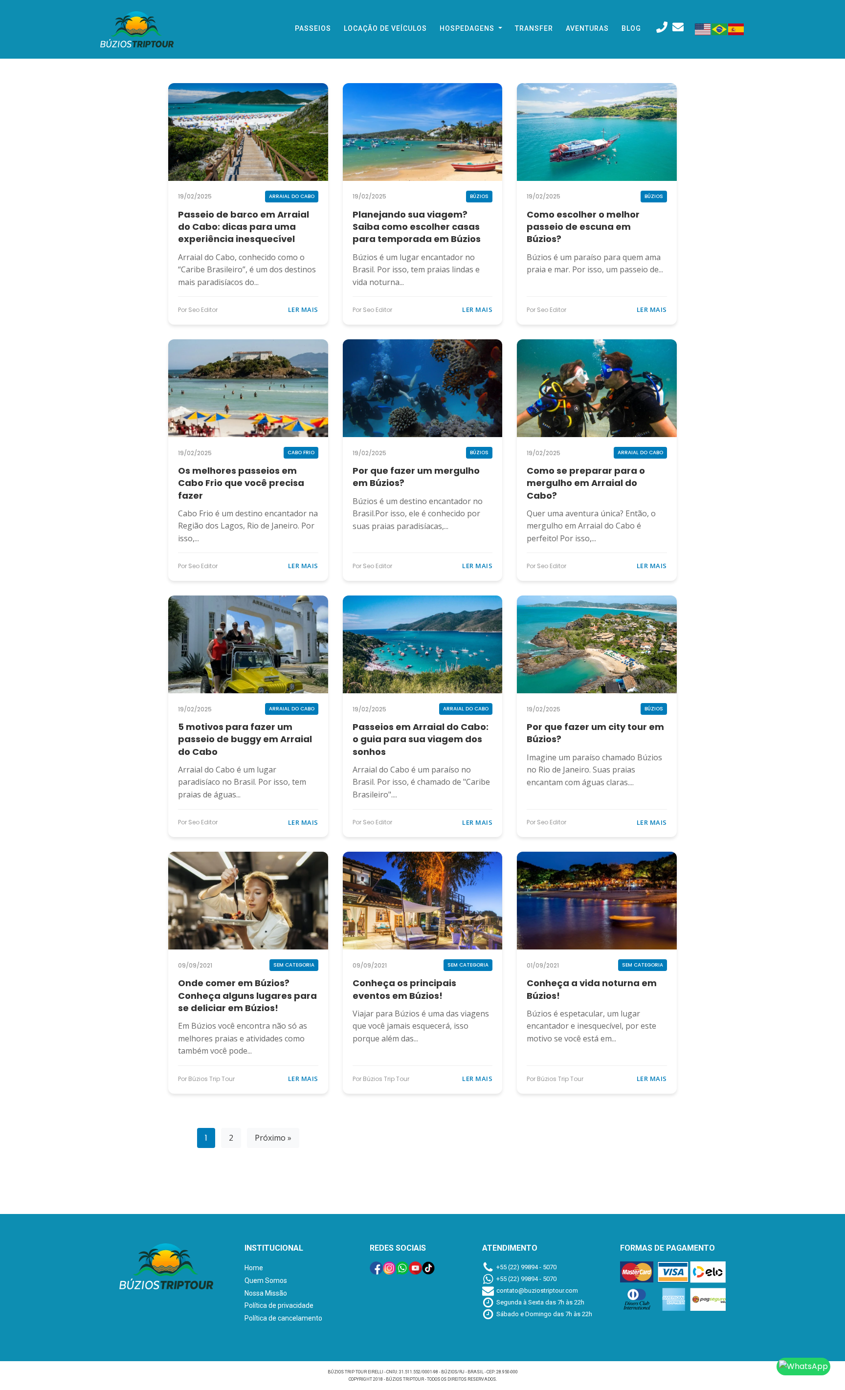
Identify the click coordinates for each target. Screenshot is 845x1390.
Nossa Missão (266, 1293)
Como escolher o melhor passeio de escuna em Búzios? (583, 226)
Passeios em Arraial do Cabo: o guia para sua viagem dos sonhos (421, 739)
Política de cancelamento (283, 1318)
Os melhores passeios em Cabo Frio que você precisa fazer (241, 482)
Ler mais (303, 309)
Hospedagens (468, 28)
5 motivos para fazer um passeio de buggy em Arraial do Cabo (245, 739)
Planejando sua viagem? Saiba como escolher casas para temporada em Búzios (417, 226)
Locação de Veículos (385, 28)
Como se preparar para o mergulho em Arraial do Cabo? (586, 482)
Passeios (313, 28)
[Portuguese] (720, 28)
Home (254, 1268)
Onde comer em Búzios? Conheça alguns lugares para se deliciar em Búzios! (247, 995)
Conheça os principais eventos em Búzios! (404, 989)
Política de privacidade (279, 1305)
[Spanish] (736, 28)
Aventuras (587, 28)
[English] (703, 28)
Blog (631, 28)
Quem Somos (266, 1280)
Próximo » (273, 1137)
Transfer (534, 28)
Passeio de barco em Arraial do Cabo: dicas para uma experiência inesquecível (243, 226)
